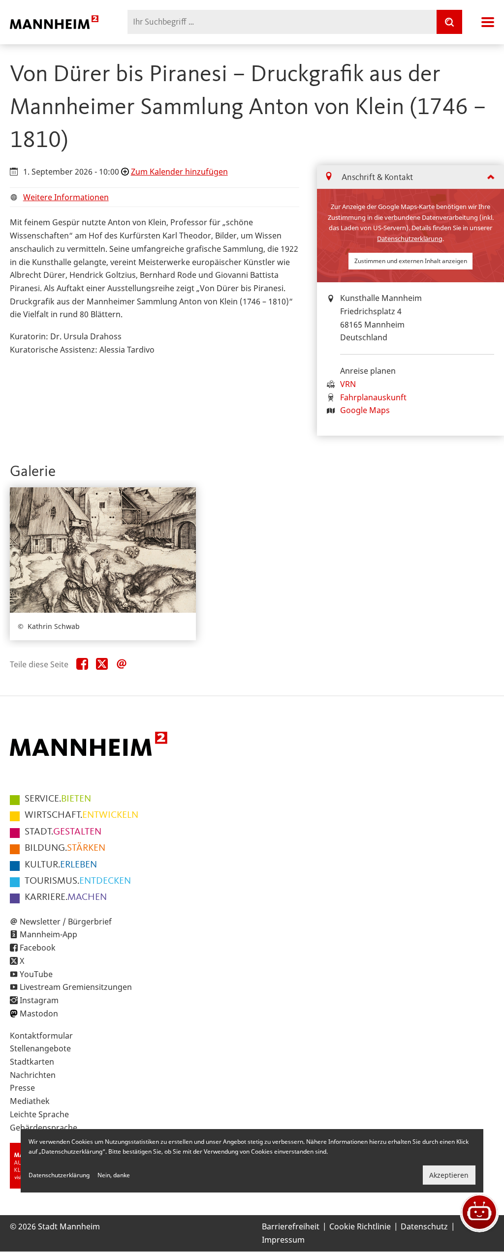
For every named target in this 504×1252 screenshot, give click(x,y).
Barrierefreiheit (290, 1226)
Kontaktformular (41, 1035)
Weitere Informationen (66, 197)
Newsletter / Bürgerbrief (66, 921)
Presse (22, 1087)
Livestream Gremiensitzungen (76, 987)
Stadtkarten (32, 1061)
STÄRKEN (65, 848)
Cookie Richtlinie (360, 1226)
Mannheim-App (48, 934)
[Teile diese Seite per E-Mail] (121, 664)
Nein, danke (113, 1175)
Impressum (283, 1239)
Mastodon (39, 1013)
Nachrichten (33, 1075)
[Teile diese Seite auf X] (102, 664)
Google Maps (365, 410)
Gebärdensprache (43, 1127)
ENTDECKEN (78, 881)
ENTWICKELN (81, 815)
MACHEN (66, 897)
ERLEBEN (61, 865)
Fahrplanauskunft (373, 397)
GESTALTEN (63, 832)
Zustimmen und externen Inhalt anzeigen (410, 261)
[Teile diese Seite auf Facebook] (82, 664)
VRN (348, 384)
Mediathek (30, 1101)
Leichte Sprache (39, 1114)
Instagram (39, 1000)
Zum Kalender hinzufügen (179, 171)
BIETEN (58, 799)
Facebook (38, 947)
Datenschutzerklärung (409, 238)
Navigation (487, 22)
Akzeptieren (449, 1175)
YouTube (36, 974)
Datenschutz (424, 1226)
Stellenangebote (40, 1048)
